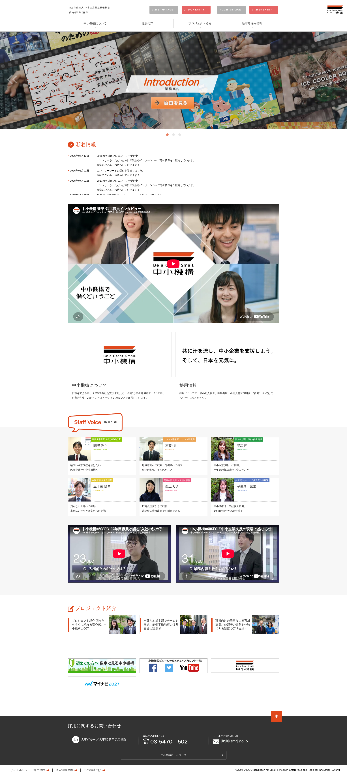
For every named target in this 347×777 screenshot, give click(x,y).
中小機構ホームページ (173, 755)
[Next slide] (321, 79)
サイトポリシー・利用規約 (27, 770)
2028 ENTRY (264, 9)
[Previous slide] (26, 79)
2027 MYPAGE (164, 9)
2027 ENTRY (196, 9)
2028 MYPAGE (231, 9)
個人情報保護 (64, 770)
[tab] (167, 134)
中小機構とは (92, 770)
